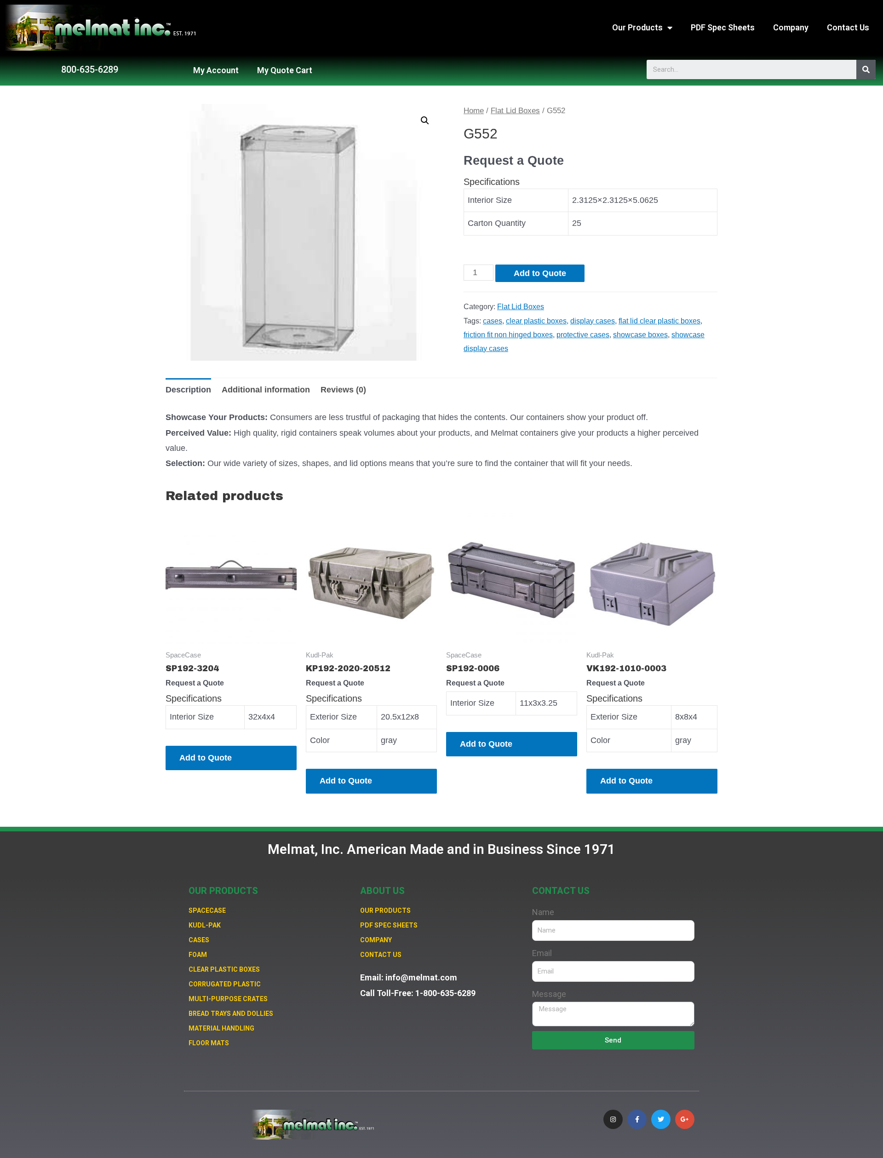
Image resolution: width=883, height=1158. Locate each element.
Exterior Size (333, 716)
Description (188, 389)
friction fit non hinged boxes (508, 334)
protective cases (582, 334)
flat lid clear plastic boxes (659, 321)
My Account (216, 70)
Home (474, 110)
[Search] (866, 69)
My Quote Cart (284, 70)
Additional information (266, 389)
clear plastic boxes (536, 321)
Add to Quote (540, 273)
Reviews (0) (343, 389)
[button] (89, 69)
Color (320, 740)
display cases (592, 321)
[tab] (188, 390)
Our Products (637, 27)
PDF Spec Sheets (723, 27)
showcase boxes (640, 334)
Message (549, 994)
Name (543, 912)
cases (492, 321)
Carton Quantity (497, 223)
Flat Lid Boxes (515, 110)
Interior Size (490, 200)
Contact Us (848, 27)
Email (542, 953)
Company (790, 27)
